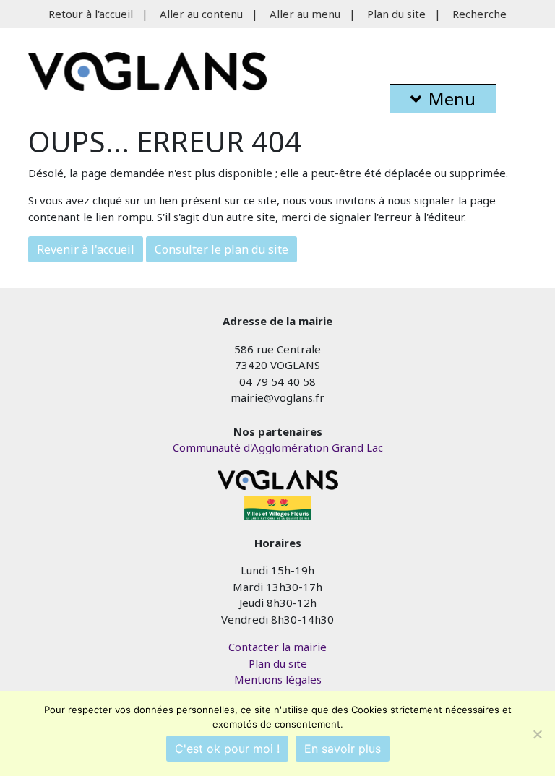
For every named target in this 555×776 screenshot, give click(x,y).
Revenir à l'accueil (85, 249)
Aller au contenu (201, 14)
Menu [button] (452, 99)
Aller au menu (305, 14)
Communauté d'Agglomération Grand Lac (278, 447)
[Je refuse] (537, 734)
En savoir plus (342, 748)
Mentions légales (278, 679)
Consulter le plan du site (221, 249)
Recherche (479, 14)
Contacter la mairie (277, 646)
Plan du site (396, 14)
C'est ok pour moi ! (227, 748)
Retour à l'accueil (90, 14)
